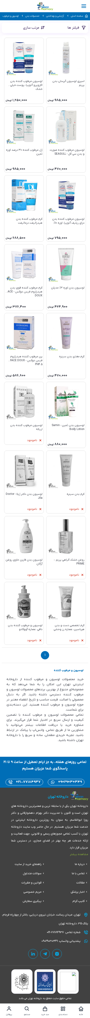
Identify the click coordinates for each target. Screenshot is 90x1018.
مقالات (80, 883)
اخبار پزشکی (78, 892)
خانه (81, 1014)
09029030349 (69, 782)
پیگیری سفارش (32, 901)
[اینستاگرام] (57, 954)
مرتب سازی (31, 27)
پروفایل (9, 1014)
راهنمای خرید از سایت (28, 864)
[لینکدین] (33, 954)
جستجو (27, 1014)
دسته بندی (63, 1014)
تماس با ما (78, 873)
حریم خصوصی (32, 892)
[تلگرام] (45, 954)
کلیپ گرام (78, 901)
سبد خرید (45, 1014)
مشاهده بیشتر (79, 854)
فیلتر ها (73, 27)
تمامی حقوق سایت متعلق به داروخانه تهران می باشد (45, 998)
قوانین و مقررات (31, 883)
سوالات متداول (32, 873)
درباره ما (80, 864)
